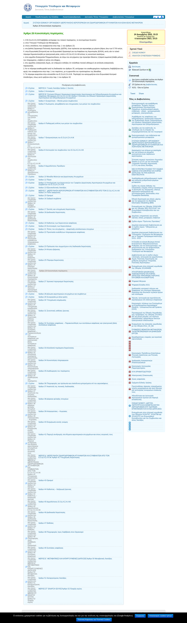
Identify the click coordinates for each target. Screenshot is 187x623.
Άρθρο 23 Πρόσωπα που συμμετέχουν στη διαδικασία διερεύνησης (65, 246)
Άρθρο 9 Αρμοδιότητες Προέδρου (52, 166)
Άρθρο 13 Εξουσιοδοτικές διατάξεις (52, 188)
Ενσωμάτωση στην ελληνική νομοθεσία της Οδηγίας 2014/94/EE (147, 267)
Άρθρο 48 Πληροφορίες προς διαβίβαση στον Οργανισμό (61, 532)
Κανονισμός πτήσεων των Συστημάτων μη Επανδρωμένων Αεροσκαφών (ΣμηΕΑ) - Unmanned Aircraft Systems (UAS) (147, 306)
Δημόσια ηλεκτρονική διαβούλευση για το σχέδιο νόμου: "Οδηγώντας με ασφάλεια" (147, 227)
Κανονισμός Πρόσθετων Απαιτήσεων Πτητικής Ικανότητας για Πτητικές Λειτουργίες (146, 355)
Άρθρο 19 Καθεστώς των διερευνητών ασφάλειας (58, 223)
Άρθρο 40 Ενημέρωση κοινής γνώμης (53, 422)
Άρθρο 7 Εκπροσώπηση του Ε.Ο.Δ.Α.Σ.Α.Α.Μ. (56, 137)
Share (141, 93)
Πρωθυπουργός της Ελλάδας (46, 17)
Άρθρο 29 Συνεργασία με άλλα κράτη (53, 297)
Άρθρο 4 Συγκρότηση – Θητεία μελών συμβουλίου (58, 101)
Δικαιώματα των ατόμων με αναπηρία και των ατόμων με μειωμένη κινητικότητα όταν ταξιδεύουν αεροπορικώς (146, 153)
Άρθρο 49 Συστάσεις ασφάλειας (51, 548)
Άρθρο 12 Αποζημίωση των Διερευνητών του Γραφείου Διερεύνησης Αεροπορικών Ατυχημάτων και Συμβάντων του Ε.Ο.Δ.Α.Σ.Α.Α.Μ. (77, 183)
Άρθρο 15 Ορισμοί (46, 195)
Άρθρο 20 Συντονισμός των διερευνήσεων (55, 226)
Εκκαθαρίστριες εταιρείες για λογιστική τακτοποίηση (147, 338)
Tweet (132, 93)
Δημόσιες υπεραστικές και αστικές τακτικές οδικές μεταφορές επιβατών (146, 217)
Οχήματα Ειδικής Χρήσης (142, 383)
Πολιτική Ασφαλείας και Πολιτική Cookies (94, 620)
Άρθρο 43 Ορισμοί (46, 480)
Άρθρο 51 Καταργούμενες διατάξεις (52, 578)
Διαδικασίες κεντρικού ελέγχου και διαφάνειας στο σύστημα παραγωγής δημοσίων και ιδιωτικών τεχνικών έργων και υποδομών (147, 291)
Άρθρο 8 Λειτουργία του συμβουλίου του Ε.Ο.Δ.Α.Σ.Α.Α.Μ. (61, 150)
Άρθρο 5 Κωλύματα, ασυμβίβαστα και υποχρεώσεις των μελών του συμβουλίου (69, 104)
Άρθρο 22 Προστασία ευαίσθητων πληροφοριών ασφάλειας (62, 232)
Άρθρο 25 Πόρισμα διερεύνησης (51, 260)
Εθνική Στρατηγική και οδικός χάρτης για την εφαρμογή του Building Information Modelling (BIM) (146, 201)
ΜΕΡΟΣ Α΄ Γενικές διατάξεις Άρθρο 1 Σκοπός (56, 88)
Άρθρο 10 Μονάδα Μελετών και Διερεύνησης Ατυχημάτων (61, 177)
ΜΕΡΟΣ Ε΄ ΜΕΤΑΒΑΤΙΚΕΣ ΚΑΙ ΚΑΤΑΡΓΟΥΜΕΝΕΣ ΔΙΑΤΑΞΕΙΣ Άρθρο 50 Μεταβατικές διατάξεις (75, 559)
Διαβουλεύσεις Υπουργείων (123, 17)
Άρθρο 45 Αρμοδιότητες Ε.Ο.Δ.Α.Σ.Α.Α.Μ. (55, 502)
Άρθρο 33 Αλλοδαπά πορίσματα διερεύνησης (56, 348)
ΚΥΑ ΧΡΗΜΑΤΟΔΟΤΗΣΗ (141, 372)
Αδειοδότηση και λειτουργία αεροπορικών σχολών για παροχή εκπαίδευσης (145, 397)
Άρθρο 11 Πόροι (45, 180)
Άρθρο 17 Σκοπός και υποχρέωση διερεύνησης (57, 209)
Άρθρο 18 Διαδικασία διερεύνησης (52, 212)
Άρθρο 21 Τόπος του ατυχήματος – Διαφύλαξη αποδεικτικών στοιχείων (66, 229)
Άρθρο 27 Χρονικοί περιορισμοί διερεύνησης (56, 281)
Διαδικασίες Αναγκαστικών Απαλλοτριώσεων (142, 361)
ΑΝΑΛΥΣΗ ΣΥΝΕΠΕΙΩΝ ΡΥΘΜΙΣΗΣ (146, 56)
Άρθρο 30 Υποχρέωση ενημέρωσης (52, 300)
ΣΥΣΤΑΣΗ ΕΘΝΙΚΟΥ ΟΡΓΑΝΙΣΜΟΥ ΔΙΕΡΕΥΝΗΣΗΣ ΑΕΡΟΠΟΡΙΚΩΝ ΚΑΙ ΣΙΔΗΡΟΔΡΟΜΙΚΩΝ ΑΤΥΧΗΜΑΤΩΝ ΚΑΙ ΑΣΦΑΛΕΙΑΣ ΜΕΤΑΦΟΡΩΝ (88, 23)
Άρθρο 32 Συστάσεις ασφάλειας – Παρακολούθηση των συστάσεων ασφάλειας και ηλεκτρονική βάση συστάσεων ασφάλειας (78, 324)
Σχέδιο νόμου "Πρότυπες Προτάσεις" (146, 221)
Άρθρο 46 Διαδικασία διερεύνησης (52, 512)
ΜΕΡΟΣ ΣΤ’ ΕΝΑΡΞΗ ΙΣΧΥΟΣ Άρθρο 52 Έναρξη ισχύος (60, 589)
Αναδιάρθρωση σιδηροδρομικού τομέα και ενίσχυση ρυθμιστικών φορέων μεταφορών (147, 180)
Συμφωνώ (140, 616)
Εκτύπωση (136, 67)
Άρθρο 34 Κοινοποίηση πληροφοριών (53, 360)
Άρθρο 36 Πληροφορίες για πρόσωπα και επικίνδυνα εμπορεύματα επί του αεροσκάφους (73, 383)
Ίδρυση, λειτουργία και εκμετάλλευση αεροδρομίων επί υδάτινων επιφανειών (147, 299)
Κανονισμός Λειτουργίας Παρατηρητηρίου (141, 367)
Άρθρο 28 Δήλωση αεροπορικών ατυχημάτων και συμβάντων (62, 294)
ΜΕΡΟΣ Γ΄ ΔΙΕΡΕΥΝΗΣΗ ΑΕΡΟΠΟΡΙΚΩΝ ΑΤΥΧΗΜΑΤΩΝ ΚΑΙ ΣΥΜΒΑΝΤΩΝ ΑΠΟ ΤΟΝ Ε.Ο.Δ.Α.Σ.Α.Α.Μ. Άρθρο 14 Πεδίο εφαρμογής (79, 191)
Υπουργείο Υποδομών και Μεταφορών (57, 6)
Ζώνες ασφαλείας (138, 379)
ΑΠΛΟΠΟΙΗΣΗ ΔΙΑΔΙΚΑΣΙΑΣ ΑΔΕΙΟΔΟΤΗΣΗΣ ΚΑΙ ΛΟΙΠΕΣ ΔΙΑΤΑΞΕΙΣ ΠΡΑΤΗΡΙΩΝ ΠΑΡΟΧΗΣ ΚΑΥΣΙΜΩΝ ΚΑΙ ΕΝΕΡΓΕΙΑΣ (146, 274)
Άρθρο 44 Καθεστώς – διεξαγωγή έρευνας (55, 489)
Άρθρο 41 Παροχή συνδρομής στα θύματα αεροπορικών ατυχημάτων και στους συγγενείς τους (76, 434)
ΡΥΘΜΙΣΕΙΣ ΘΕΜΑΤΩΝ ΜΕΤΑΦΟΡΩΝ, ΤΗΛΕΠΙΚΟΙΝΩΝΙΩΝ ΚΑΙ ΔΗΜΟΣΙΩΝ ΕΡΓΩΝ (147, 331)
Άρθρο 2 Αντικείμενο (46, 91)
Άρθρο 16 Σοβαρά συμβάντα (50, 198)
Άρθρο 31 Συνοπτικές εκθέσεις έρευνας (54, 311)
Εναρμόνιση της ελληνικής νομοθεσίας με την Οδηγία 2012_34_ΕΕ (147, 325)
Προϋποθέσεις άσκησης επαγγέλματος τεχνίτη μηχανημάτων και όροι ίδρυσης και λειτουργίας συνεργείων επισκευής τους (147, 389)
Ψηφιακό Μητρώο (139, 281)
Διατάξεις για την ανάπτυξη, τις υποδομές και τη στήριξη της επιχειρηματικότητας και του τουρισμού (147, 130)
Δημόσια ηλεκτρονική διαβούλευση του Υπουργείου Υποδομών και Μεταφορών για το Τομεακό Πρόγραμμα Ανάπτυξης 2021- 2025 (147, 235)
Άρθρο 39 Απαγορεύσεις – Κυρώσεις (53, 411)
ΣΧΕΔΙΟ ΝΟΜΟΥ (139, 53)
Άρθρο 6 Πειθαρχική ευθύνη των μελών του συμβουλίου (60, 123)
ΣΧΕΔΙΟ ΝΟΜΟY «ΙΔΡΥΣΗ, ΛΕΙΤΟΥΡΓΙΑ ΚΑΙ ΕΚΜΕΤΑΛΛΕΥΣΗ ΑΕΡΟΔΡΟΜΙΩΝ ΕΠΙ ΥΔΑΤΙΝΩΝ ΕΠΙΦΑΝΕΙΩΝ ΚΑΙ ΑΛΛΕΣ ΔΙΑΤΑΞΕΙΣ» (147, 406)
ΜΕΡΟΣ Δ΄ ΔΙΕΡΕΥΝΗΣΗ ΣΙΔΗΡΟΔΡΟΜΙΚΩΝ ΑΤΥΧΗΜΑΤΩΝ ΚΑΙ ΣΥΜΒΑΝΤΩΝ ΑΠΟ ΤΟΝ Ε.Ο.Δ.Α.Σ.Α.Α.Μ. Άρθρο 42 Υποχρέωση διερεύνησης (74, 456)
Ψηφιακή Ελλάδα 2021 (141, 285)
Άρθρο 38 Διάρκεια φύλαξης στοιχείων (53, 399)
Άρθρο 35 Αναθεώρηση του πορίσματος (54, 371)
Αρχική (28, 17)
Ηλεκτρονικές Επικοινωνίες (142, 375)
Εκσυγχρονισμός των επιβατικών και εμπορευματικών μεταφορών (146, 136)
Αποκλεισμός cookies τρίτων (160, 616)
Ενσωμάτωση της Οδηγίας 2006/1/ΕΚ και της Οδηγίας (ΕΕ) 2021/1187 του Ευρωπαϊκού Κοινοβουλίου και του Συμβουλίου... (146, 209)
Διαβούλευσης (151, 84)
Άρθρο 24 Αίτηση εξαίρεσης (49, 249)
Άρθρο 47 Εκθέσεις (46, 523)
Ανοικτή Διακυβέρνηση (71, 17)
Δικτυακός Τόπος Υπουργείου (96, 17)
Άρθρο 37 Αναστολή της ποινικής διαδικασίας (56, 386)
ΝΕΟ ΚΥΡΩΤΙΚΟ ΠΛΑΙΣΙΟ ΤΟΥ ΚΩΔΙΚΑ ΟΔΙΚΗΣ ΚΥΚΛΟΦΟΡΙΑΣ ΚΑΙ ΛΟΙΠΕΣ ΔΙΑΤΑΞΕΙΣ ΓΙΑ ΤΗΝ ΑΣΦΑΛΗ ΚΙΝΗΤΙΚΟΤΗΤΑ (147, 172)
